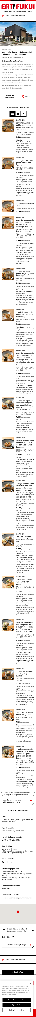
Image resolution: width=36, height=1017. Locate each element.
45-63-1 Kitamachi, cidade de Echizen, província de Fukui (17, 930)
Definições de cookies (16, 1010)
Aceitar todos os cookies (16, 1000)
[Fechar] (30, 983)
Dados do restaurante (9, 97)
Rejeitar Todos (17, 1005)
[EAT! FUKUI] (18, 6)
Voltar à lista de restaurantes (15, 16)
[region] (16, 998)
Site (8, 937)
